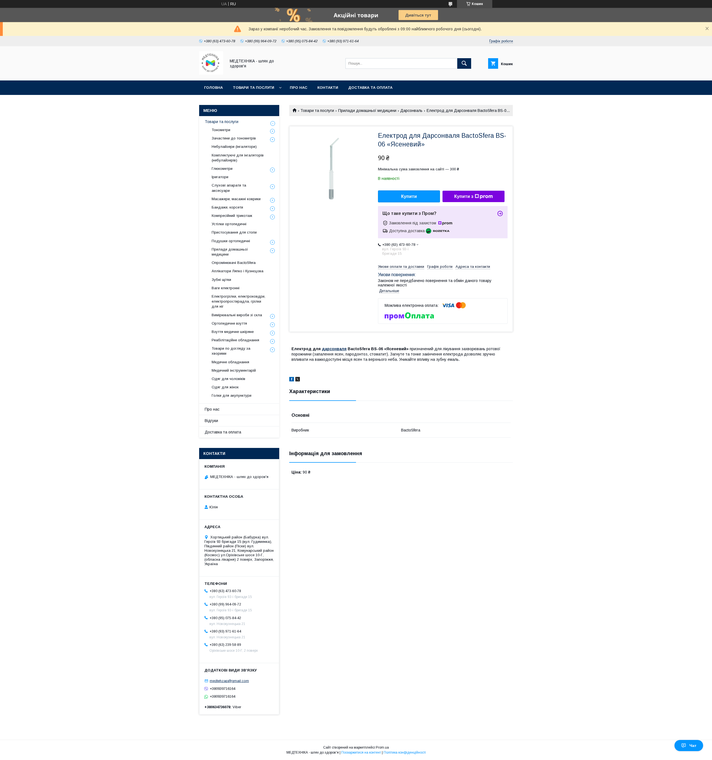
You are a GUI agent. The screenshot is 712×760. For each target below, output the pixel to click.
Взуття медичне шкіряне (233, 332)
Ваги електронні (225, 288)
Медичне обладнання (230, 362)
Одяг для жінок (225, 387)
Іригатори (220, 177)
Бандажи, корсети (227, 207)
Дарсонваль (411, 110)
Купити (409, 196)
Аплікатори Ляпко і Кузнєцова (237, 271)
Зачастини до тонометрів (234, 138)
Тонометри (221, 130)
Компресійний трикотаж (232, 216)
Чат (692, 745)
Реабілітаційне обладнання (235, 340)
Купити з (463, 196)
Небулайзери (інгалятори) (234, 146)
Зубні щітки (221, 280)
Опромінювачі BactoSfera (234, 263)
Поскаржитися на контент (361, 752)
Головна (213, 87)
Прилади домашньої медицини (367, 110)
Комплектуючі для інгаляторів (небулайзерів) (238, 157)
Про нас (298, 87)
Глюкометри (222, 168)
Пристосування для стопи (234, 232)
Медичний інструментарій (234, 370)
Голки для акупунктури (231, 395)
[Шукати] (464, 63)
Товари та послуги (253, 87)
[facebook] (291, 380)
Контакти (327, 87)
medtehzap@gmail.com (229, 681)
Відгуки (211, 420)
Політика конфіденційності (405, 752)
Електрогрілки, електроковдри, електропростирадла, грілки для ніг (238, 301)
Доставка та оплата (370, 87)
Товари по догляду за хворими (231, 351)
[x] (297, 380)
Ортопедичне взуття (229, 323)
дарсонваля (334, 349)
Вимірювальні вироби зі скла (237, 315)
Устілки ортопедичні (229, 224)
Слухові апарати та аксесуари (229, 187)
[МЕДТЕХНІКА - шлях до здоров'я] (211, 73)
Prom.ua (382, 747)
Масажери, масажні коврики (236, 199)
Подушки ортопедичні (231, 241)
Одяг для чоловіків (228, 379)
